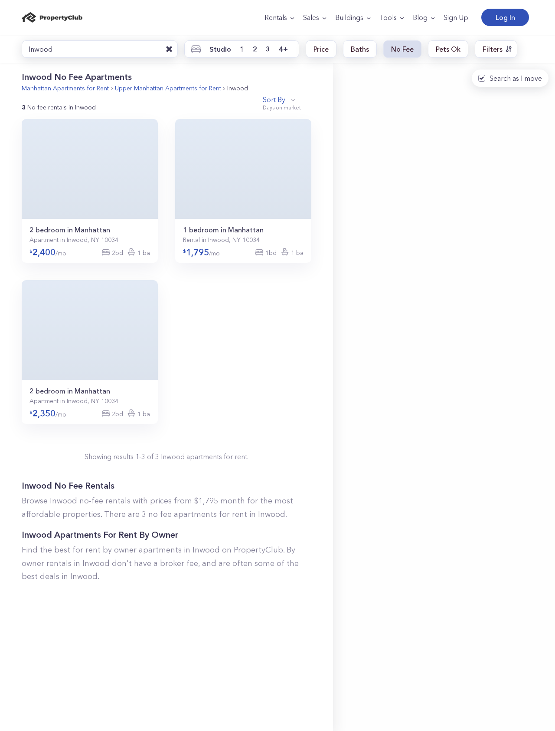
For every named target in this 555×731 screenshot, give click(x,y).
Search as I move (516, 78)
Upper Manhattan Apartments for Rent (168, 88)
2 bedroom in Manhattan (69, 229)
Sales (311, 17)
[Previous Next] (90, 169)
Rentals (275, 17)
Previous (29, 170)
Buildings (349, 17)
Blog (420, 17)
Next (150, 170)
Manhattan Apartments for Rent (65, 88)
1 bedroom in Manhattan (223, 229)
